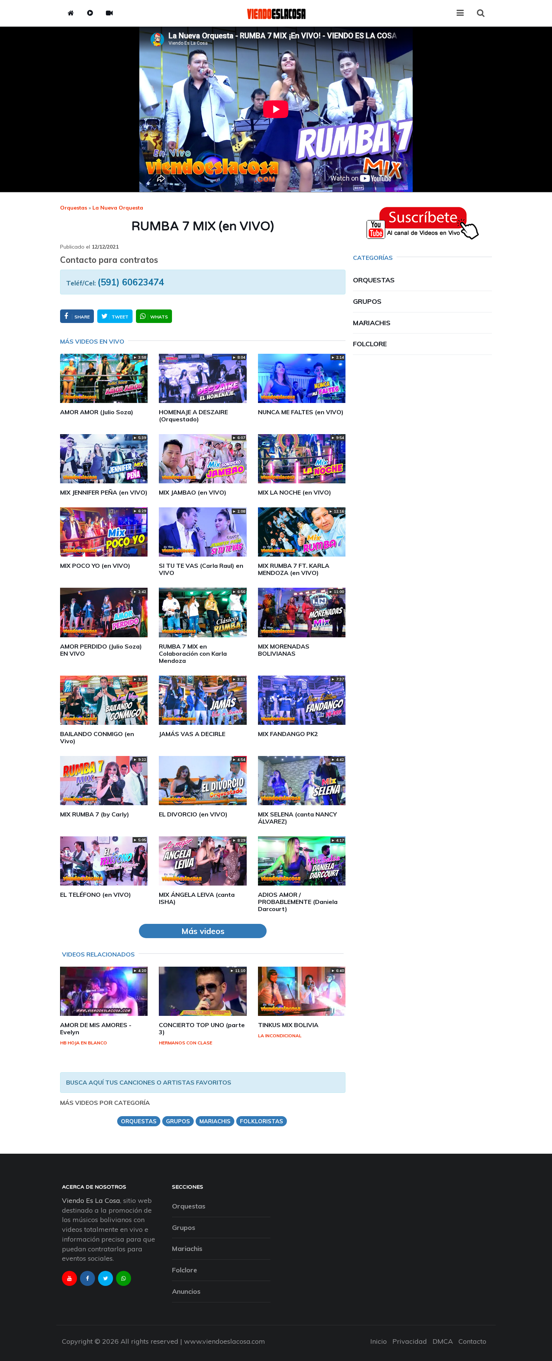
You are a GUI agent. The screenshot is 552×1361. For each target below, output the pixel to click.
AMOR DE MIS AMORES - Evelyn (95, 1028)
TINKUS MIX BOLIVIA (288, 1025)
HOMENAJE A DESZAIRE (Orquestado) (193, 415)
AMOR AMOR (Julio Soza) (96, 412)
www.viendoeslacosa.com (224, 1341)
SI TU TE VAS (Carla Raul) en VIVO (201, 569)
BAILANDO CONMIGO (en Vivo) (97, 737)
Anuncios (186, 1291)
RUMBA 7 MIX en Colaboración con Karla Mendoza (193, 653)
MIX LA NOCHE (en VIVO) (294, 492)
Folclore (370, 343)
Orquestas (73, 207)
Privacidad (409, 1341)
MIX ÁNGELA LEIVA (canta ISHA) (197, 898)
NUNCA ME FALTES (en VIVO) (301, 412)
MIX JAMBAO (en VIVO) (192, 492)
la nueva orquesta (117, 207)
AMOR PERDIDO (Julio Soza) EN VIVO (101, 650)
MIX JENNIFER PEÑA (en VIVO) (104, 492)
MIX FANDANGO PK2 (288, 734)
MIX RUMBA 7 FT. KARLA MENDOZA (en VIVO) (293, 569)
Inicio (378, 1341)
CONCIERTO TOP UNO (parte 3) (202, 1028)
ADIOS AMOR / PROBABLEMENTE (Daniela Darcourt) (298, 902)
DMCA (443, 1341)
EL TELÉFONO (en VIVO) (95, 894)
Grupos (367, 301)
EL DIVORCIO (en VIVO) (193, 814)
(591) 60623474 (131, 282)
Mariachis (372, 322)
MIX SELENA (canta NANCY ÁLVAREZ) (297, 817)
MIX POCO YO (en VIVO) (95, 565)
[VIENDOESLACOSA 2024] (276, 13)
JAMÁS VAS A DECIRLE (192, 734)
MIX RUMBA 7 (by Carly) (94, 814)
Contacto (472, 1341)
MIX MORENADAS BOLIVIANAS (283, 650)
